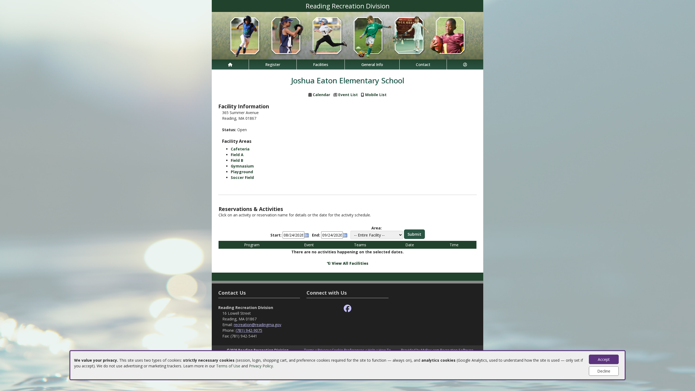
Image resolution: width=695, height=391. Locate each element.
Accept (604, 359)
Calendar (321, 94)
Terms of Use (228, 365)
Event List (348, 94)
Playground (242, 171)
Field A (237, 154)
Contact (423, 64)
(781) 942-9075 (249, 330)
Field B (237, 160)
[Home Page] (230, 64)
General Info (372, 64)
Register (272, 64)
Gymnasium (242, 166)
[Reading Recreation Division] (347, 35)
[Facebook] (347, 309)
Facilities (320, 64)
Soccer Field (242, 177)
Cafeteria (240, 149)
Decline (603, 371)
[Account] (465, 64)
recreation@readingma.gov (257, 324)
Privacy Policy (261, 365)
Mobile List (376, 94)
